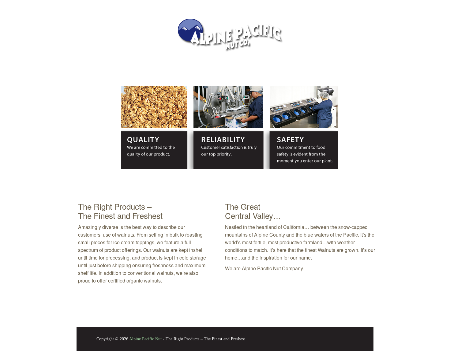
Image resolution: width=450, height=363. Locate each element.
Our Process (259, 5)
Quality (147, 5)
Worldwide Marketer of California (136, 186)
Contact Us (297, 5)
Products (178, 5)
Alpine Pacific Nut (145, 339)
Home (328, 5)
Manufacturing (217, 5)
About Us (117, 5)
